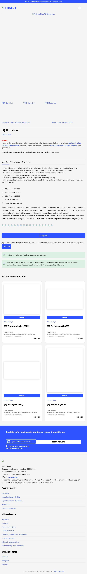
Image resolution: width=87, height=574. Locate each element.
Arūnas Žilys (6, 135)
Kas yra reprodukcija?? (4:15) (62, 122)
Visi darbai (5, 122)
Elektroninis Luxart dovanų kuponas (63, 145)
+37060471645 (34, 1)
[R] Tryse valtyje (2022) (16, 556)
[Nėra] (3, 225)
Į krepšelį (43, 235)
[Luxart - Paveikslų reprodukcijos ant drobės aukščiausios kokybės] (9, 8)
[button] (79, 8)
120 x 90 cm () (12, 200)
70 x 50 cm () (12, 189)
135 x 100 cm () (13, 203)
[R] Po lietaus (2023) (58, 556)
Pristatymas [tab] (15, 162)
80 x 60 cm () (12, 192)
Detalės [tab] (5, 162)
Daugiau (22, 548)
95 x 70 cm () (12, 196)
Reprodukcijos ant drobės (20, 122)
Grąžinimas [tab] (26, 162)
